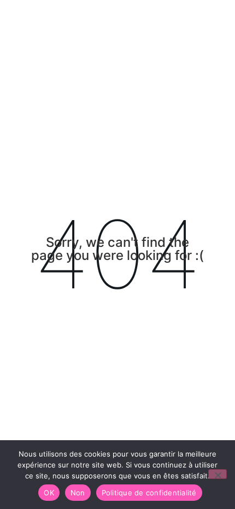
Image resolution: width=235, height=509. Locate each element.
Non (77, 492)
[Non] (217, 474)
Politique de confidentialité (149, 492)
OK (49, 492)
